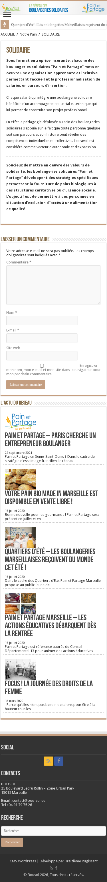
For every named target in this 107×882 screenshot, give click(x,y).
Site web (13, 348)
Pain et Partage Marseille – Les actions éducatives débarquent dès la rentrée (50, 626)
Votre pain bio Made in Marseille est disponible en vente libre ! (51, 498)
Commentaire (18, 262)
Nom (11, 312)
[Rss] (48, 761)
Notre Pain (28, 34)
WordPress (27, 861)
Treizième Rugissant (81, 861)
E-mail (12, 330)
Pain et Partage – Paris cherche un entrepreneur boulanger (50, 440)
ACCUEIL (8, 34)
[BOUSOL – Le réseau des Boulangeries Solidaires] (53, 8)
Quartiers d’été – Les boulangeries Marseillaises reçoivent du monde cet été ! (50, 560)
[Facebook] (58, 761)
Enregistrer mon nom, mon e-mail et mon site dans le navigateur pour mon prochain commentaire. (53, 369)
